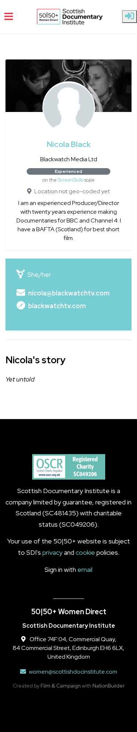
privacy (52, 552)
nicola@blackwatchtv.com (69, 293)
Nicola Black (69, 144)
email (84, 569)
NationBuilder (108, 685)
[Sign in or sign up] (129, 16)
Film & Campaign (61, 685)
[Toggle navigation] (9, 16)
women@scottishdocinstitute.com (73, 671)
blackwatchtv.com (57, 306)
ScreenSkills (70, 180)
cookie (85, 552)
